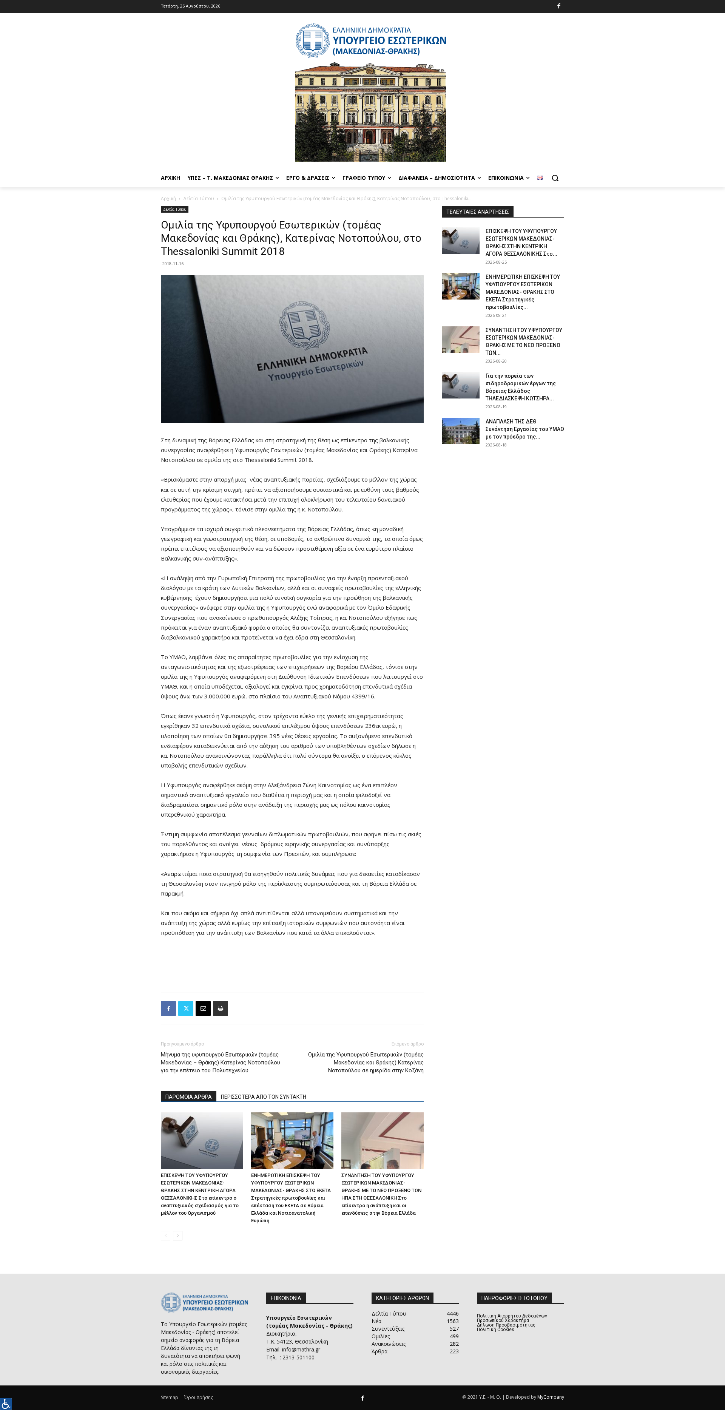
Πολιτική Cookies (495, 1329)
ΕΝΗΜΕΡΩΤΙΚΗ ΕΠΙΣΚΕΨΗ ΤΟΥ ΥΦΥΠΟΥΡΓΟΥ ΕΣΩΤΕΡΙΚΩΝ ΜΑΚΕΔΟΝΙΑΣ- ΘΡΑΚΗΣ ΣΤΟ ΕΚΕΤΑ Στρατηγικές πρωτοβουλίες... (523, 292)
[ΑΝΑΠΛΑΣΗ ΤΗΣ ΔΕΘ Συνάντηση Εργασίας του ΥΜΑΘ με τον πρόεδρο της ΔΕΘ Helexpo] (461, 431)
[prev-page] (165, 1235)
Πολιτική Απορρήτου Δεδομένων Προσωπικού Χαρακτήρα (512, 1318)
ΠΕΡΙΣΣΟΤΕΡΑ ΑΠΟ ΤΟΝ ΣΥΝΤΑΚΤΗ (263, 1097)
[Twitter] (185, 1008)
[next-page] (177, 1235)
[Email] (203, 1008)
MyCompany (550, 1397)
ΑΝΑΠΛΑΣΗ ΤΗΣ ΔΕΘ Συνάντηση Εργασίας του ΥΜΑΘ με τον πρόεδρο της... (525, 429)
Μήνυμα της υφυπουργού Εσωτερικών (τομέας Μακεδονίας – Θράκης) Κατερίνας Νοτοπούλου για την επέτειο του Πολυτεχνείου (220, 1062)
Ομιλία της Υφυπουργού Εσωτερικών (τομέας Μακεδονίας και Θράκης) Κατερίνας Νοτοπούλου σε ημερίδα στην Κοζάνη (366, 1062)
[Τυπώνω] (220, 1008)
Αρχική (168, 198)
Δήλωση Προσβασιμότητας (506, 1325)
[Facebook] (559, 6)
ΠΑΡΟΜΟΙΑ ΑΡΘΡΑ (188, 1097)
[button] (555, 178)
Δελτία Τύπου (198, 198)
